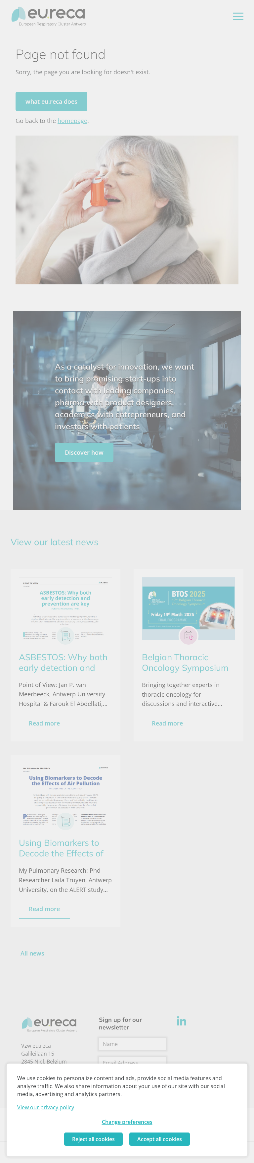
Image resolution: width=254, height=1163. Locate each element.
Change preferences (127, 1122)
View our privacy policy (45, 1107)
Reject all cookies (93, 1139)
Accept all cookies (159, 1139)
